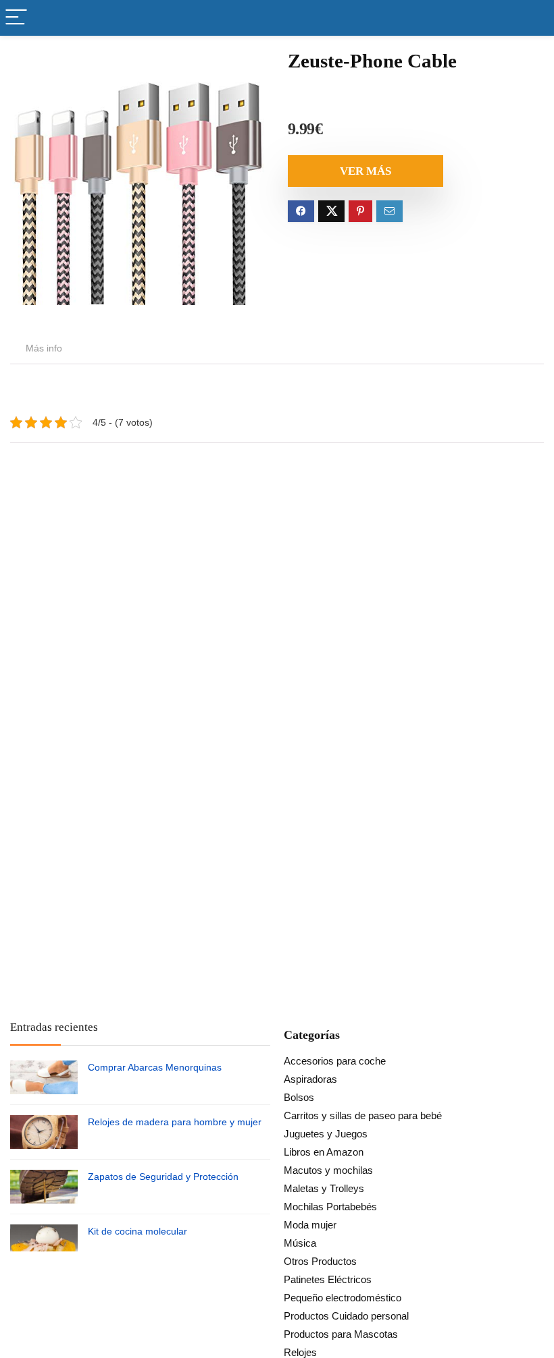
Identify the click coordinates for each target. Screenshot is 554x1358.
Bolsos (299, 1097)
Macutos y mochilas (328, 1170)
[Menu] (16, 18)
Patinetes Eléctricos (328, 1279)
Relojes (300, 1352)
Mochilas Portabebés (330, 1206)
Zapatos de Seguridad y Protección (163, 1176)
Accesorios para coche (335, 1061)
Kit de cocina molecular (137, 1231)
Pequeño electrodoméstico (342, 1297)
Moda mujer (310, 1224)
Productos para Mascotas (341, 1334)
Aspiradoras (310, 1079)
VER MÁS (365, 171)
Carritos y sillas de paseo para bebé (363, 1115)
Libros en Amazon (323, 1152)
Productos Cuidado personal (346, 1316)
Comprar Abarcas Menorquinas (155, 1067)
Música (300, 1243)
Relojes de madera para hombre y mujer (174, 1121)
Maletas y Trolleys (324, 1188)
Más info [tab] (44, 348)
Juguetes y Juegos (326, 1133)
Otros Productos (320, 1261)
